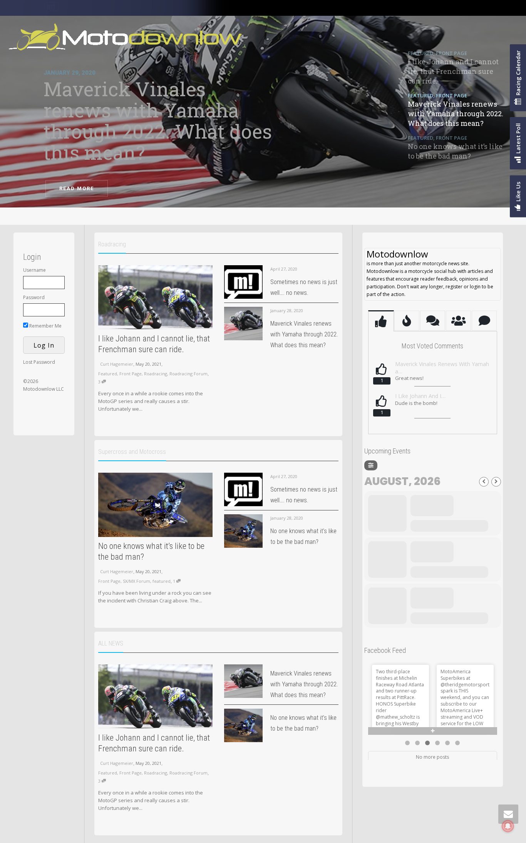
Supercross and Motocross (132, 451)
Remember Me (45, 326)
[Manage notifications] (508, 826)
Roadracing (112, 244)
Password (34, 297)
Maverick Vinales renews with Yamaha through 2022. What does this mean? (304, 334)
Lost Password (39, 362)
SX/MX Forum (136, 581)
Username (34, 270)
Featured (107, 373)
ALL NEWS (110, 643)
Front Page (130, 373)
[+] (155, 297)
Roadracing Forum (188, 373)
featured (161, 581)
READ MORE (76, 188)
